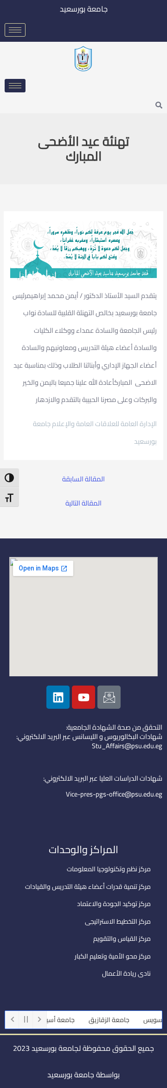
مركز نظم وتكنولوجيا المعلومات (109, 869)
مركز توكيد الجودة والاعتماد (114, 904)
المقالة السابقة (83, 479)
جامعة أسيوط (61, 1020)
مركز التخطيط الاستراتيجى (118, 921)
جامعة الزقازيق (114, 1020)
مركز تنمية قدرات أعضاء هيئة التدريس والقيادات (88, 887)
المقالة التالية (83, 503)
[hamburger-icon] (15, 30)
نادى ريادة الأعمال (126, 973)
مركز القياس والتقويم (122, 939)
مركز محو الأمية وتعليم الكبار (113, 956)
